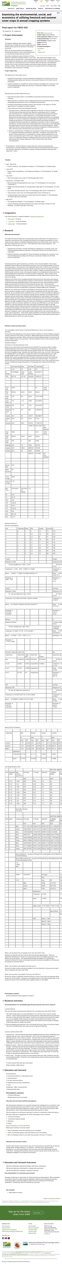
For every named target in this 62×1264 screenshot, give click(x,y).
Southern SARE (32, 1231)
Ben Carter (11, 219)
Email (39, 50)
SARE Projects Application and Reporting (12, 1231)
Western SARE (32, 1233)
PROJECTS (11, 8)
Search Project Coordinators (9, 1229)
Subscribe (36, 1213)
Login (43, 6)
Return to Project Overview (52, 1198)
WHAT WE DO (20, 8)
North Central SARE (33, 1227)
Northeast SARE (32, 1229)
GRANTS (40, 8)
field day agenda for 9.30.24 (14, 1125)
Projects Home (6, 1226)
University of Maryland (16, 1252)
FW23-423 (44, 33)
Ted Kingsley (40, 48)
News (47, 6)
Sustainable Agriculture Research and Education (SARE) (27, 1251)
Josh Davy (11, 221)
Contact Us (47, 1233)
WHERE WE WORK (31, 8)
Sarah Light (11, 224)
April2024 (27, 1125)
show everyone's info (37, 216)
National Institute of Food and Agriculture (18, 1254)
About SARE (54, 6)
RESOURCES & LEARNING (52, 8)
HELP (58, 13)
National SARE (32, 1226)
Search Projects (6, 1227)
